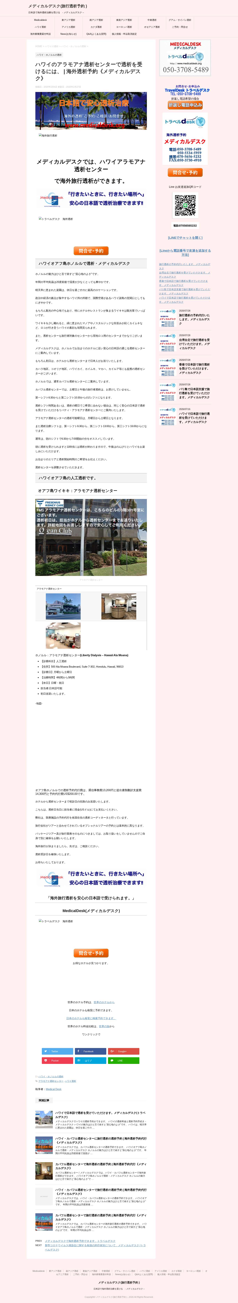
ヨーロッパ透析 (124, 27)
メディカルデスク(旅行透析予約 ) (57, 6)
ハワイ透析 (40, 27)
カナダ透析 (96, 27)
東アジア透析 (68, 20)
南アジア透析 (96, 20)
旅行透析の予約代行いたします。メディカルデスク (194, 319)
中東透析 (152, 20)
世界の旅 (104, 1026)
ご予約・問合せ (180, 27)
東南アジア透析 (124, 20)
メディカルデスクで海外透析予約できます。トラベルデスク (80, 1240)
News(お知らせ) (68, 34)
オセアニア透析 (152, 27)
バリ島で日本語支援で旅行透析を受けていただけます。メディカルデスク (194, 393)
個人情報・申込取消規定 (124, 34)
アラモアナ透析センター (51, 1081)
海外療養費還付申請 (40, 34)
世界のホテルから (104, 1002)
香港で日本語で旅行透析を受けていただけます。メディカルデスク (194, 368)
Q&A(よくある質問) (96, 34)
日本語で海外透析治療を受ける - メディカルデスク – (119, 1289)
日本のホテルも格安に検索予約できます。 (91, 1018)
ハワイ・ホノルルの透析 (51, 1076)
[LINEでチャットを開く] (185, 237)
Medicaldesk (40, 20)
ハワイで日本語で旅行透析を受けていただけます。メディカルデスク (194, 417)
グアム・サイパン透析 (180, 20)
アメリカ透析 (68, 27)
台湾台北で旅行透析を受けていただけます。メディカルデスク (194, 344)
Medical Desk (54, 1089)
